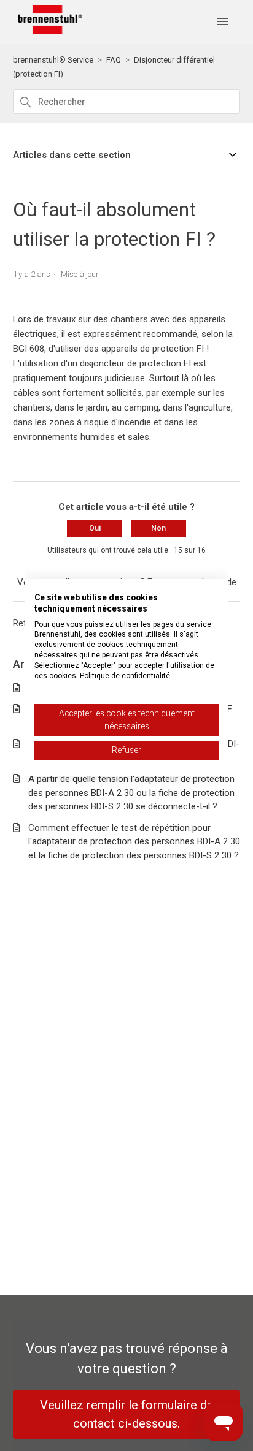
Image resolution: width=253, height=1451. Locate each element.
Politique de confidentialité (125, 676)
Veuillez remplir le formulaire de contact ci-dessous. (127, 1414)
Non (158, 528)
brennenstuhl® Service (53, 59)
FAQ (113, 59)
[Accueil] (48, 31)
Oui (95, 528)
